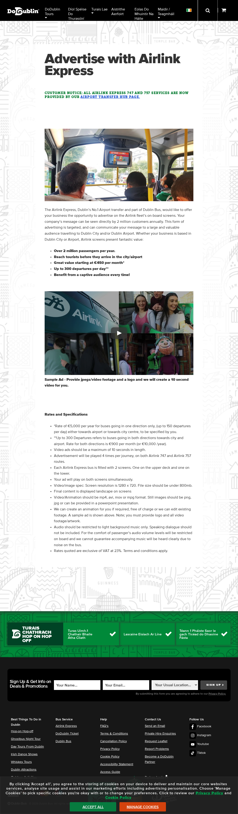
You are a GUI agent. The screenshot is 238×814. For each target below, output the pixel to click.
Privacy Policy (110, 749)
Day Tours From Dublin (27, 746)
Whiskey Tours (21, 762)
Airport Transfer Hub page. (110, 97)
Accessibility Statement (116, 764)
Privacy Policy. (217, 694)
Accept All (93, 807)
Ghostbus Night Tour (26, 739)
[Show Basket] (228, 10)
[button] (119, 333)
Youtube (203, 744)
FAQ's (104, 726)
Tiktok (201, 753)
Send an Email (155, 726)
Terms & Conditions (114, 733)
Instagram (204, 735)
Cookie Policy (109, 756)
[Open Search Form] (208, 10)
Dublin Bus (63, 741)
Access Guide (110, 772)
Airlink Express (66, 726)
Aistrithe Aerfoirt (118, 11)
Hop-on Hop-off (22, 731)
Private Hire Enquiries (160, 733)
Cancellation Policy (113, 741)
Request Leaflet (156, 741)
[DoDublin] (23, 4)
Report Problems (157, 749)
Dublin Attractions (23, 769)
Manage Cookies (143, 807)
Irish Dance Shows (24, 754)
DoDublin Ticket (67, 733)
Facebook (204, 726)
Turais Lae (99, 9)
